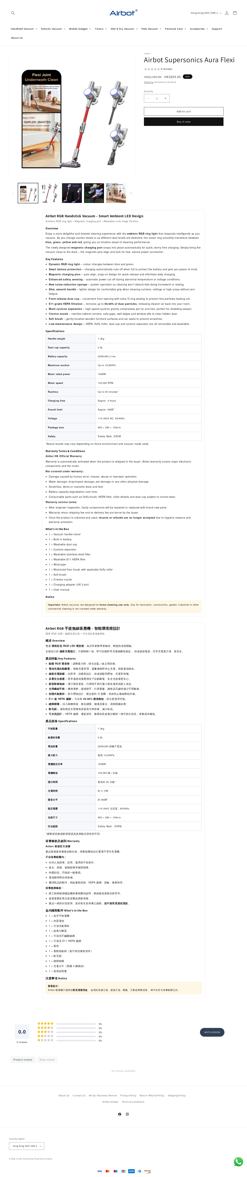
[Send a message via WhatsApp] (238, 1161)
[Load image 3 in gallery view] (72, 193)
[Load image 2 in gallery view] (50, 193)
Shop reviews (47, 1059)
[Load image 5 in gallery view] (116, 193)
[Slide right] (131, 193)
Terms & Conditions (133, 1101)
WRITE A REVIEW (212, 1032)
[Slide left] (13, 193)
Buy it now (184, 121)
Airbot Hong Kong (24, 1158)
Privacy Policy (128, 1095)
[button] (13, 13)
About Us (64, 1095)
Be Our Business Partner (103, 1095)
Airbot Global (110, 1101)
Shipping (148, 82)
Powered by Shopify (43, 1158)
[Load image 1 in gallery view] (28, 193)
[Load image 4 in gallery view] (94, 193)
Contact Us (79, 1095)
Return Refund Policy (152, 1095)
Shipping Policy (177, 1095)
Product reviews (22, 1059)
